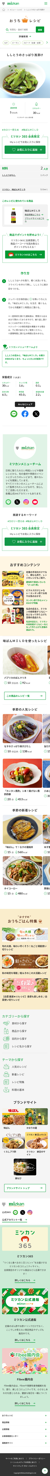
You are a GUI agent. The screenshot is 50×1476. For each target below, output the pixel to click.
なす (6, 43)
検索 (40, 30)
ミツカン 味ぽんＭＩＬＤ (13, 189)
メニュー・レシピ (16, 9)
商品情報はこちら (32, 214)
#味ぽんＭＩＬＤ (30, 129)
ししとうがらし (9, 175)
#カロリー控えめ (10, 129)
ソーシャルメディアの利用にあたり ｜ (25, 1462)
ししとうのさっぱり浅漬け (35, 9)
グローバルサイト (30, 1466)
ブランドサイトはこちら (34, 219)
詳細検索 (23, 36)
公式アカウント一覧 (12, 1219)
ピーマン (15, 43)
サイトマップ (18, 1466)
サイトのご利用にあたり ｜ (17, 1458)
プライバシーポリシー (37, 1458)
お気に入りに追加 (27, 149)
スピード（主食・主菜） (32, 43)
